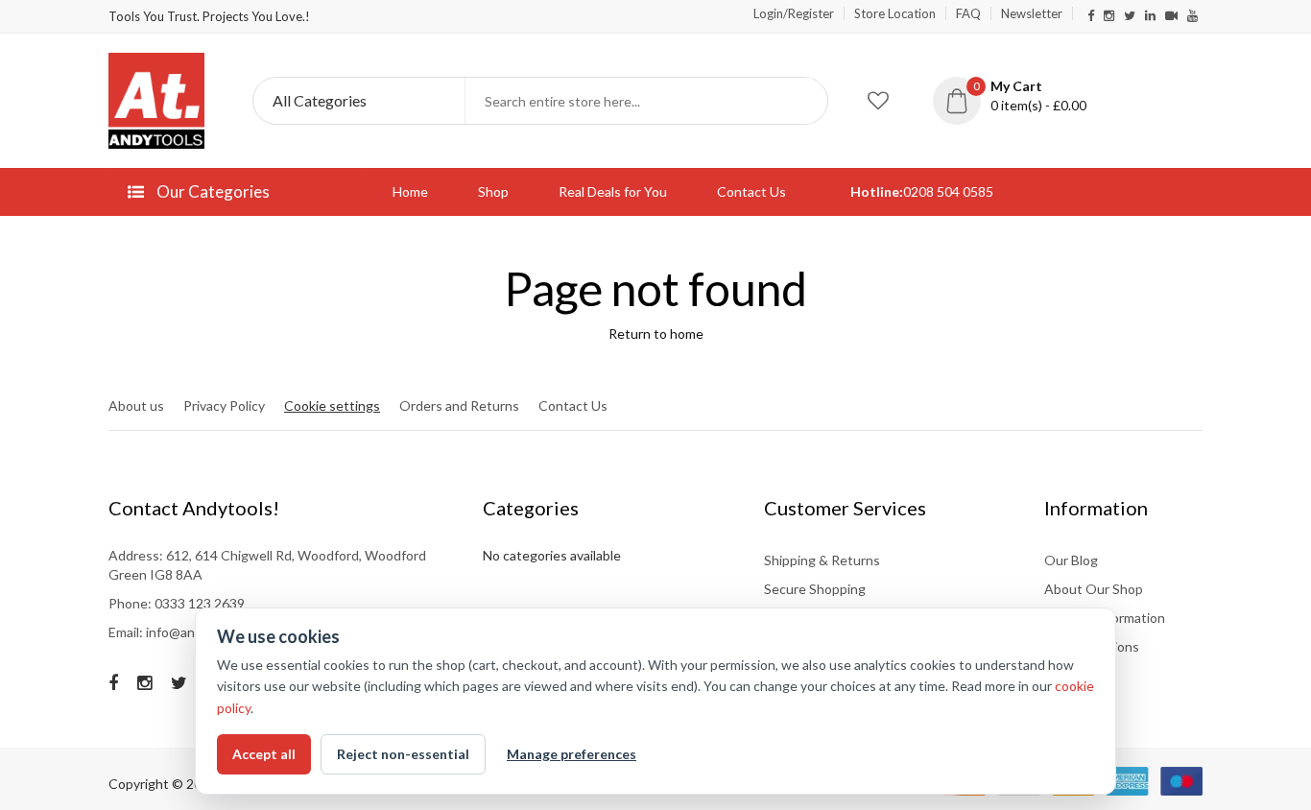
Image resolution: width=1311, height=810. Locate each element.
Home (410, 191)
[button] (1024, 96)
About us (136, 405)
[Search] (804, 101)
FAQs (1061, 675)
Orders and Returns (459, 405)
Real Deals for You (613, 191)
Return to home (655, 333)
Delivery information (1104, 617)
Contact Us (751, 191)
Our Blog (1071, 560)
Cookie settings (332, 405)
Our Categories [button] (212, 191)
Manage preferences (571, 754)
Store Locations (1091, 646)
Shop (493, 191)
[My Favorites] (878, 101)
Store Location (895, 13)
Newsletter (1031, 13)
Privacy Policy (224, 405)
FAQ (968, 13)
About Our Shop (1093, 589)
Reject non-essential (403, 754)
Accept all (264, 754)
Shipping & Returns (822, 560)
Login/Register (793, 13)
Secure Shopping (815, 589)
